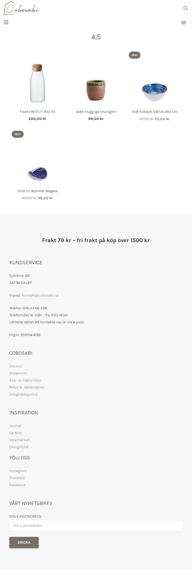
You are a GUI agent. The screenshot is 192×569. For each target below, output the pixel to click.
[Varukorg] (183, 22)
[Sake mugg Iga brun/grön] (96, 77)
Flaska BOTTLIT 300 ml (37, 111)
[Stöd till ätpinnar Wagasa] (37, 156)
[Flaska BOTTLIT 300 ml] (37, 77)
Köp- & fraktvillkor (25, 380)
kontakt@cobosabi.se (40, 295)
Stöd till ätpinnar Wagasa (38, 191)
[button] (185, 8)
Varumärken (19, 440)
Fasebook (17, 485)
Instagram (18, 471)
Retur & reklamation (26, 387)
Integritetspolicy (23, 394)
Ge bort (15, 433)
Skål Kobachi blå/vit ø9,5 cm (154, 111)
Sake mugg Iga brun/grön (96, 111)
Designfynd (18, 447)
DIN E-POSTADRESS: (25, 516)
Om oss (15, 366)
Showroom (18, 373)
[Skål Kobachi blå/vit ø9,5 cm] (154, 77)
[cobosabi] (21, 8)
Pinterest (17, 478)
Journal (15, 426)
